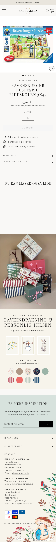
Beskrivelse (10, 155)
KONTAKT (10, 454)
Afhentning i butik (15, 162)
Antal (28, 112)
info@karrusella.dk (20, 473)
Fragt (23, 106)
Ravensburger (28, 81)
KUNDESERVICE (13, 446)
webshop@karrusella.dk (23, 484)
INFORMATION (13, 438)
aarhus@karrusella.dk (22, 503)
